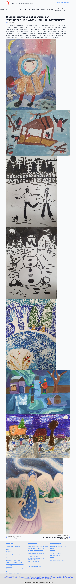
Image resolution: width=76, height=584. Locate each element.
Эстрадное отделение (33, 551)
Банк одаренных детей (55, 555)
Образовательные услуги (55, 543)
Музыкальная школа (32, 543)
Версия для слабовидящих (63, 2)
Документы (8, 549)
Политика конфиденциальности (46, 582)
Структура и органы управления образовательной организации (13, 547)
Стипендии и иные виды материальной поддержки (14, 569)
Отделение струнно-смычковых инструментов (38, 546)
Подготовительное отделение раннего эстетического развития (36, 559)
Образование (9, 551)
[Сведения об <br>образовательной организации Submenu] (21, 9)
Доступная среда (9, 571)
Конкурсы (52, 557)
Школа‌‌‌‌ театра (31, 563)
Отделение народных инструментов (36, 548)
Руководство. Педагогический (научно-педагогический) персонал (14, 555)
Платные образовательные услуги (13, 560)
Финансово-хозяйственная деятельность (14, 562)
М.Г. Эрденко (50, 9)
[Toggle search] (52, 2)
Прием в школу (35, 9)
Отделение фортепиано (33, 544)
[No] (74, 578)
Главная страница (9, 543)
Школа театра (9, 567)
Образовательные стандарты (12, 553)
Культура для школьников (55, 553)
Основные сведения (10, 544)
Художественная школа (33, 561)
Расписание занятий (54, 544)
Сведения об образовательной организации (13, 9)
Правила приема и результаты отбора (58, 546)
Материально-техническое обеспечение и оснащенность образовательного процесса (15, 558)
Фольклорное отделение (33, 556)
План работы (53, 548)
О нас (29, 9)
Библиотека (52, 550)
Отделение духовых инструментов (35, 550)
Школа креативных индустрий (35, 566)
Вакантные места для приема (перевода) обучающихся (15, 565)
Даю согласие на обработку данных (31, 582)
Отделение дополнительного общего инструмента (36, 554)
